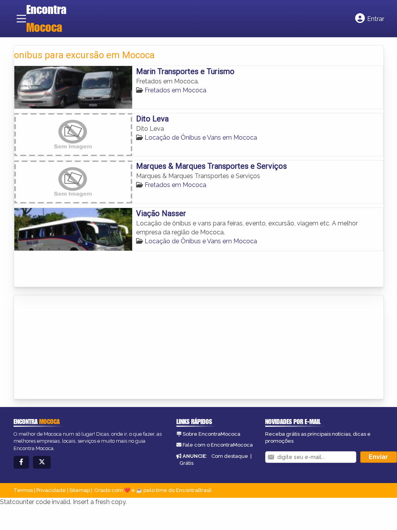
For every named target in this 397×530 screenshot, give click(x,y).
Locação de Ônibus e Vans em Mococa (201, 137)
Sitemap (79, 490)
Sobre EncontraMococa (211, 434)
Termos (23, 490)
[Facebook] (21, 462)
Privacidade (51, 490)
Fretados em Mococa (175, 90)
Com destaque (229, 456)
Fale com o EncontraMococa (218, 445)
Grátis (186, 463)
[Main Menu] (21, 18)
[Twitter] (42, 462)
